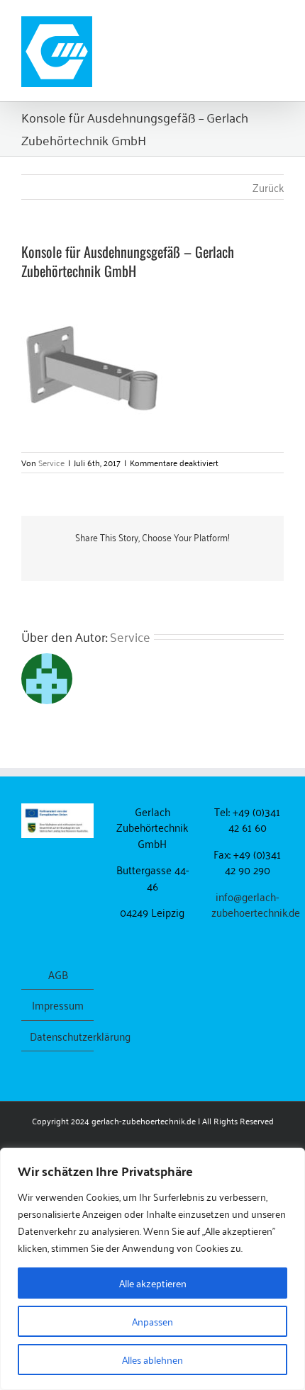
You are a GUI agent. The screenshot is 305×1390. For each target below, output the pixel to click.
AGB (58, 974)
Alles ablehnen (152, 1359)
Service (51, 462)
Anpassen (152, 1321)
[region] (152, 1269)
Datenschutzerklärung (58, 1036)
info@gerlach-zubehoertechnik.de (255, 904)
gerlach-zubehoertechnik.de (144, 1120)
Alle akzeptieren (153, 1283)
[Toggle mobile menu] (278, 21)
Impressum (58, 1005)
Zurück (268, 187)
